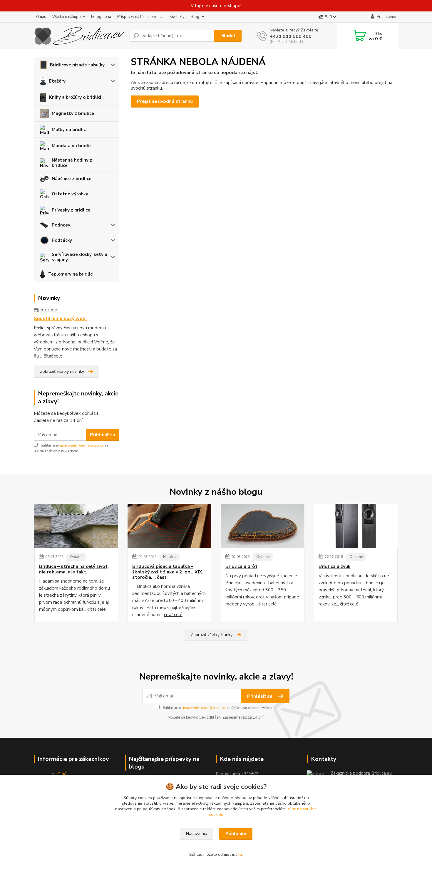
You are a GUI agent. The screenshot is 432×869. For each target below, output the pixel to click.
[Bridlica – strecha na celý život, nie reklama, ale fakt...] (76, 526)
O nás (41, 16)
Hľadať (227, 36)
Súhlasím (235, 834)
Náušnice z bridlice (71, 179)
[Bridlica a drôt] (262, 526)
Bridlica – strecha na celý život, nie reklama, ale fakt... (74, 569)
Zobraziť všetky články (211, 635)
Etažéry (57, 81)
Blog (195, 16)
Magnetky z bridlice (73, 113)
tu (240, 854)
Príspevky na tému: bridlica (140, 16)
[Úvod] (79, 35)
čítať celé (53, 356)
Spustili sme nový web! (60, 318)
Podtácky (62, 240)
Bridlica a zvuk (335, 566)
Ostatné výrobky (70, 194)
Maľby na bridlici (69, 129)
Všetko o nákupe (66, 16)
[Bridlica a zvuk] (356, 526)
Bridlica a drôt (241, 566)
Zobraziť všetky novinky (62, 371)
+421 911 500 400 (291, 36)
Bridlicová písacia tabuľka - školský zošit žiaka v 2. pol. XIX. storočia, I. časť (167, 572)
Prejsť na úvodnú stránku (165, 101)
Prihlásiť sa (102, 435)
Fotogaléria (101, 16)
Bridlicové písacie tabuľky (77, 65)
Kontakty (177, 16)
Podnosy (61, 225)
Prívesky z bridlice (71, 210)
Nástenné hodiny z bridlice (72, 162)
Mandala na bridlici (72, 146)
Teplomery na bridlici (70, 274)
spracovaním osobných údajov (82, 445)
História (169, 556)
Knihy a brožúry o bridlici (75, 97)
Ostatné (76, 556)
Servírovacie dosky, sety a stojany (79, 257)
